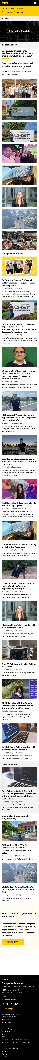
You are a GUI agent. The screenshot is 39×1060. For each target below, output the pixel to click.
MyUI (4, 1034)
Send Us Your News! (11, 942)
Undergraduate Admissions (11, 1014)
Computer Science (12, 12)
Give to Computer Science (11, 1049)
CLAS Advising (7, 1029)
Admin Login (9, 1009)
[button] (35, 3)
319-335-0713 (9, 997)
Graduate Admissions (9, 1017)
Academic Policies (8, 1031)
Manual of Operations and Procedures (15, 1040)
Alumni (4, 1051)
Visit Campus (6, 1019)
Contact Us (6, 1057)
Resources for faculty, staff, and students (16, 1042)
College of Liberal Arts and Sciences (13, 8)
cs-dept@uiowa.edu (11, 999)
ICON (4, 1037)
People (4, 1054)
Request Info (6, 1022)
